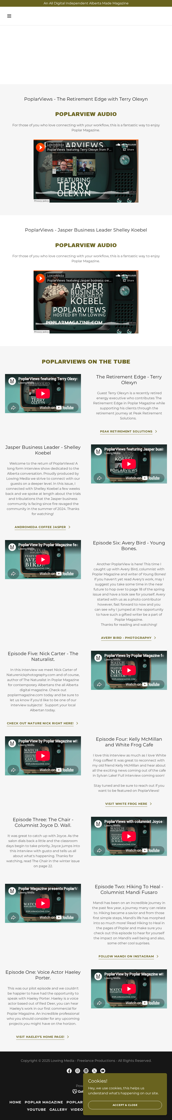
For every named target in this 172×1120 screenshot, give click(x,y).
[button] (23, 16)
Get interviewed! (86, 61)
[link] (69, 1071)
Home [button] (15, 1102)
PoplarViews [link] (81, 1102)
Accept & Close (125, 1105)
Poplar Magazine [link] (44, 1102)
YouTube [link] (36, 1110)
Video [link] (77, 1110)
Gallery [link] (58, 1110)
